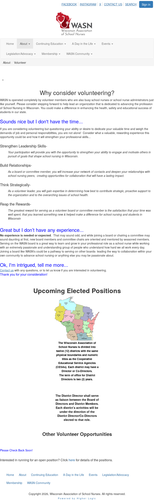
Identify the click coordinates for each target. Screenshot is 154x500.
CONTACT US (113, 4)
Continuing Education (50, 44)
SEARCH (131, 4)
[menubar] (100, 3)
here (72, 460)
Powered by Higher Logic (77, 498)
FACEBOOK (69, 4)
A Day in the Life (83, 44)
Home (10, 44)
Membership (50, 54)
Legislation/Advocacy (20, 54)
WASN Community (78, 54)
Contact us (7, 270)
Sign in (146, 4)
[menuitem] (70, 3)
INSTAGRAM (88, 4)
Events (106, 44)
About (24, 44)
